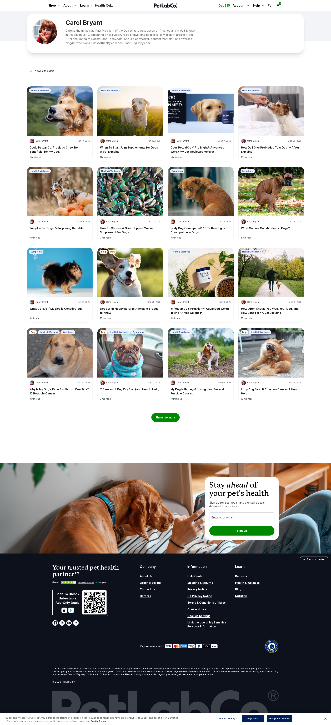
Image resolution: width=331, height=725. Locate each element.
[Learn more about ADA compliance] (272, 646)
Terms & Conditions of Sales (206, 602)
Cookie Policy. (99, 721)
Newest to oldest (44, 70)
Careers (145, 596)
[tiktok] (76, 623)
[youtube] (69, 623)
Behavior (241, 576)
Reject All (252, 718)
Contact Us (147, 589)
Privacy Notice (197, 589)
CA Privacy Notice (199, 596)
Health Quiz (104, 5)
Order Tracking (150, 582)
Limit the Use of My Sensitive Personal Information (206, 624)
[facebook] (55, 623)
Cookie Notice (197, 609)
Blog (103, 251)
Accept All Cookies (279, 718)
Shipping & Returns (200, 582)
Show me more (165, 417)
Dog (112, 251)
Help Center (195, 576)
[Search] (270, 5)
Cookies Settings (198, 616)
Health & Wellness (40, 90)
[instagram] (62, 623)
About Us (146, 576)
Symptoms (177, 171)
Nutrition (241, 596)
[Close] (325, 718)
